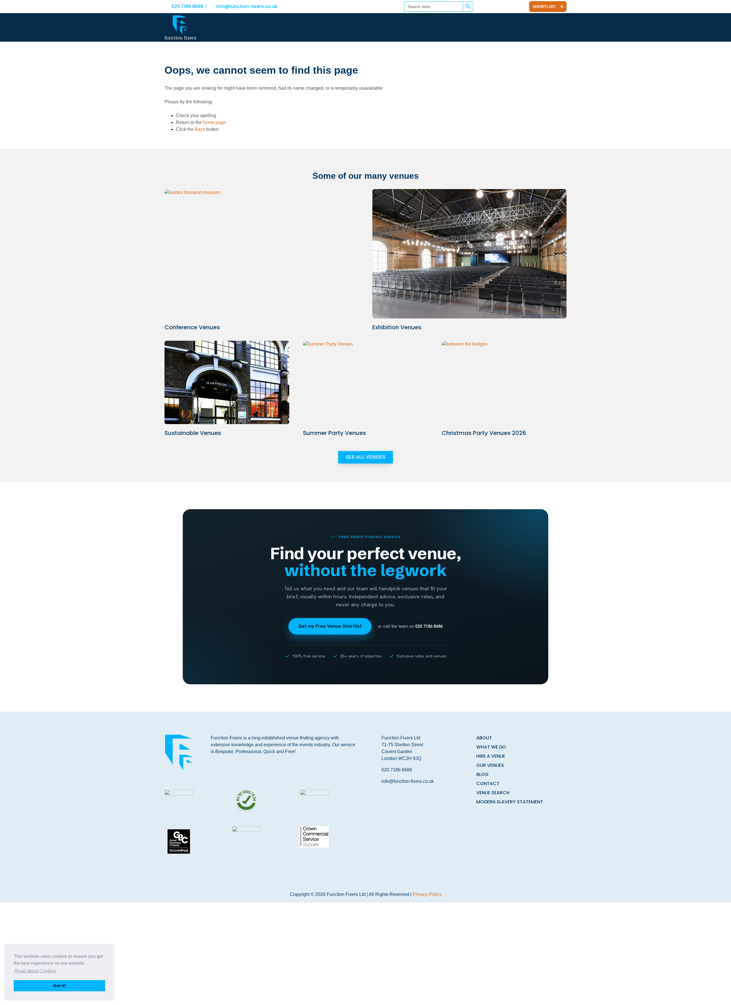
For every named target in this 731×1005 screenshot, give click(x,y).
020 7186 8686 (187, 6)
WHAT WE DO (491, 747)
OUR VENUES (490, 765)
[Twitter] (507, 7)
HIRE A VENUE (490, 756)
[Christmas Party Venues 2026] (504, 382)
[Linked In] (493, 6)
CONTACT (487, 783)
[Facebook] (480, 6)
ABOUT (484, 738)
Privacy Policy (427, 894)
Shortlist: (548, 6)
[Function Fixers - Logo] (180, 27)
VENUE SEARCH (492, 792)
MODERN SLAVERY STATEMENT (509, 802)
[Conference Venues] (261, 253)
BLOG (482, 774)
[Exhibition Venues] (469, 253)
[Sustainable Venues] (226, 382)
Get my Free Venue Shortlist (330, 626)
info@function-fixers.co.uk (247, 6)
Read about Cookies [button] (35, 970)
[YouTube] (521, 6)
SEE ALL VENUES (365, 457)
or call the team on (410, 626)
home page (214, 122)
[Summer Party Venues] (365, 382)
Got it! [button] (59, 985)
